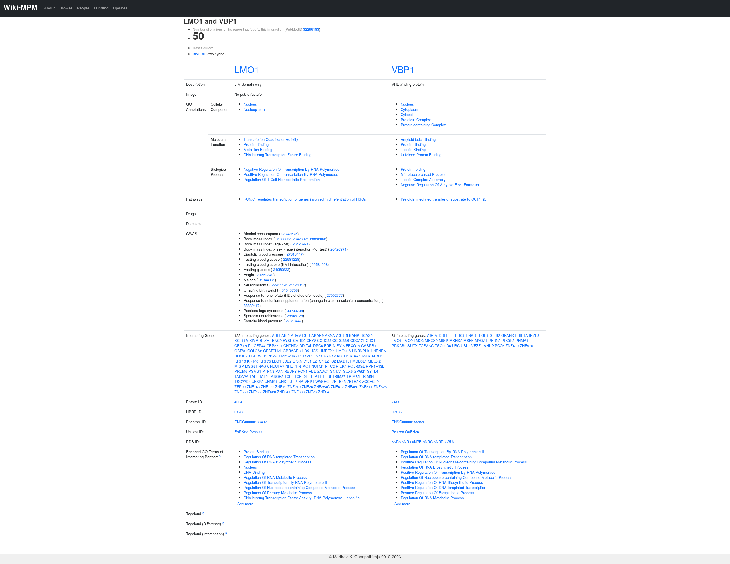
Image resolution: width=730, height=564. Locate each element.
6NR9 (406, 441)
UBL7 (465, 345)
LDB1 (276, 361)
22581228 (291, 259)
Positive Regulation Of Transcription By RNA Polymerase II (293, 174)
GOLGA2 (254, 350)
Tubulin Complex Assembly (423, 179)
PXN (279, 371)
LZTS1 (318, 361)
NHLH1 (291, 366)
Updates (120, 8)
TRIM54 (367, 376)
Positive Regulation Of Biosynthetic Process (437, 492)
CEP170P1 (243, 345)
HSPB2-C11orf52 (276, 356)
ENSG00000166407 (250, 421)
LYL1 (307, 361)
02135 (397, 411)
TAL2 (263, 376)
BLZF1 (265, 340)
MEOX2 (374, 361)
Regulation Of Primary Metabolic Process (278, 492)
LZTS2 (330, 361)
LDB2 (286, 361)
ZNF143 (253, 386)
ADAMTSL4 (300, 335)
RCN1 (302, 371)
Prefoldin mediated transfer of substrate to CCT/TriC (443, 199)
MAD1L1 (344, 361)
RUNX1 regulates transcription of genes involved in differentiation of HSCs (305, 199)
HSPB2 (255, 356)
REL (312, 371)
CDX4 (370, 340)
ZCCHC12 (370, 381)
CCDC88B (340, 340)
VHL (487, 345)
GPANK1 (508, 335)
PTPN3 (268, 371)
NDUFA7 (277, 366)
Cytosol (407, 114)
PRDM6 (240, 371)
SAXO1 (323, 371)
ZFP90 (240, 386)
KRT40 (252, 361)
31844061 (267, 279)
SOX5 (348, 371)
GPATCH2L (272, 350)
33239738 (295, 310)
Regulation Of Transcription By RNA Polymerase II (285, 482)
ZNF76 (311, 391)
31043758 (290, 290)
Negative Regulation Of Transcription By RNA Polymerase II (293, 169)
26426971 (301, 238)
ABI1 (276, 335)
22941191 (280, 285)
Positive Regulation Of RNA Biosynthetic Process (442, 482)
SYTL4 (372, 371)
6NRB (417, 441)
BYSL (287, 340)
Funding (101, 8)
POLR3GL (356, 366)
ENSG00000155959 (408, 421)
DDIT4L (305, 345)
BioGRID (199, 53)
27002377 (335, 295)
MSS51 (251, 366)
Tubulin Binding (413, 149)
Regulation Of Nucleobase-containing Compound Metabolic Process (299, 487)
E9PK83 (241, 431)
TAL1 (254, 376)
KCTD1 (343, 356)
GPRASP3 (292, 350)
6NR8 (396, 441)
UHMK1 (271, 381)
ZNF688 (298, 391)
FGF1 (483, 335)
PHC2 (330, 366)
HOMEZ (241, 356)
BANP (354, 335)
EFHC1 (459, 335)
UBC (456, 345)
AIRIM (432, 335)
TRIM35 (353, 376)
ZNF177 (267, 386)
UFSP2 (257, 381)
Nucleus (250, 104)
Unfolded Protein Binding (421, 154)
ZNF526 (380, 386)
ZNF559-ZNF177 (248, 391)
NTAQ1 (304, 366)
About (49, 8)
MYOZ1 (481, 340)
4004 (238, 401)
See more (245, 503)
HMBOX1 (327, 350)
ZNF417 (337, 386)
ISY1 (319, 356)
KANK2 (330, 356)
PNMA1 (522, 340)
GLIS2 (495, 335)
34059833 (281, 269)
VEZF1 (477, 345)
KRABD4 (375, 356)
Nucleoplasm (254, 109)
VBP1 (403, 69)
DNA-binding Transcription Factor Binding (277, 154)
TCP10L (301, 376)
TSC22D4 (242, 381)
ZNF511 (365, 386)
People (83, 8)
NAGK (263, 366)
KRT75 (265, 361)
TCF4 (289, 376)
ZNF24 (307, 386)
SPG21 (360, 371)
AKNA (330, 335)
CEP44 (259, 345)
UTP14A (296, 381)
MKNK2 (455, 340)
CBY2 (311, 340)
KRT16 (240, 361)
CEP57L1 (274, 345)
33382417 (251, 305)
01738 (239, 411)
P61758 (398, 431)
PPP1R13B (375, 366)
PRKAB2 (399, 345)
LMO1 (246, 69)
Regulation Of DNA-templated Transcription (279, 456)
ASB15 (342, 335)
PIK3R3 (508, 340)
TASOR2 (276, 376)
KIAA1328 (358, 356)
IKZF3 (308, 356)
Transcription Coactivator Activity (271, 139)
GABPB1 (368, 345)
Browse (65, 8)
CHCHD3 (290, 345)
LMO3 (419, 340)
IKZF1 (297, 356)
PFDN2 (494, 340)
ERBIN (329, 345)
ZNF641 (283, 391)
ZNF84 (323, 391)
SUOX (412, 345)
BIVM (254, 340)
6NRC (428, 441)
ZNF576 (526, 345)
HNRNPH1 (361, 350)
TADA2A (241, 376)
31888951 (284, 238)
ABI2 (285, 335)
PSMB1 (254, 371)
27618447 (295, 254)
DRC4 (318, 345)
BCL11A (241, 340)
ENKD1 (472, 335)
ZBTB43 (339, 381)
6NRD (438, 441)
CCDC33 (324, 340)
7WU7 (450, 441)
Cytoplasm (409, 109)
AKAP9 (317, 335)
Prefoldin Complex (416, 119)
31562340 (265, 274)
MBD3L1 (359, 361)
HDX (305, 350)
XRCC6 (498, 345)
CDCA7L (357, 340)
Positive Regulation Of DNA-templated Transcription (443, 487)
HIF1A (522, 335)
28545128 (295, 315)
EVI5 (340, 345)
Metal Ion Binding (258, 149)
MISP (239, 366)
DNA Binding (254, 472)
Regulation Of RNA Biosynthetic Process (277, 462)
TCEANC (426, 345)
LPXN (297, 361)
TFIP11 (315, 376)
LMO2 (408, 340)
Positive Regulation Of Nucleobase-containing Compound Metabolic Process (464, 462)
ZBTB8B (354, 381)
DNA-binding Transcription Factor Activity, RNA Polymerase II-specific (302, 497)
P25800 (255, 431)
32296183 (311, 29)
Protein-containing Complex (423, 124)
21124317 (297, 285)
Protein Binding (256, 144)
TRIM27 (338, 376)
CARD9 (299, 340)
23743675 (289, 233)
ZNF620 (269, 391)
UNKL (283, 381)
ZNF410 (512, 345)
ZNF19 (280, 386)
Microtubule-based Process (423, 174)
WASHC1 (323, 381)
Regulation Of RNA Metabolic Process (275, 477)
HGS (314, 350)
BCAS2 (366, 335)
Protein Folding (413, 169)
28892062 (318, 238)
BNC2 (277, 340)
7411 (396, 401)
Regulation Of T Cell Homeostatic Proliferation (282, 179)
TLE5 (326, 376)
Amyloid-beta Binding (418, 139)
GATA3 (240, 350)
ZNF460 (351, 386)
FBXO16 (353, 345)
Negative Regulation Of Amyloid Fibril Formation (440, 184)
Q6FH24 (412, 431)
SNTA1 (336, 371)
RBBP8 (290, 371)
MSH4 (468, 340)
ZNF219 (294, 386)
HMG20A (343, 350)
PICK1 (341, 366)
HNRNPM (379, 350)
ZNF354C (322, 386)
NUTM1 (317, 366)
